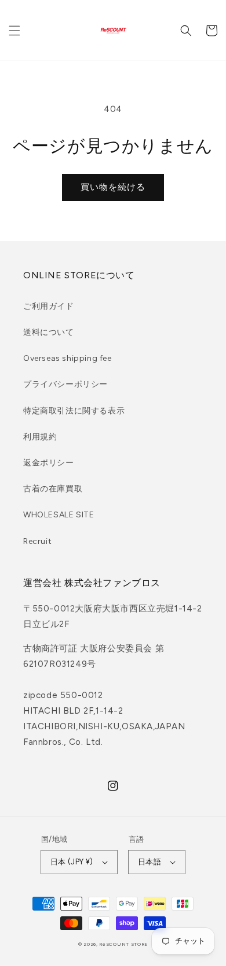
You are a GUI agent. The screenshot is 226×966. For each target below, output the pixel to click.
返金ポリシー (48, 463)
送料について (48, 332)
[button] (14, 30)
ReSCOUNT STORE (123, 944)
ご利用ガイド (48, 306)
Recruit (37, 541)
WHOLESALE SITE (58, 515)
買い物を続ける (113, 187)
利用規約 (40, 437)
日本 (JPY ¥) (71, 861)
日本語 (149, 861)
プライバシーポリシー (65, 384)
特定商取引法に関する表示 (74, 411)
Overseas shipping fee (67, 358)
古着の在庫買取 (52, 489)
